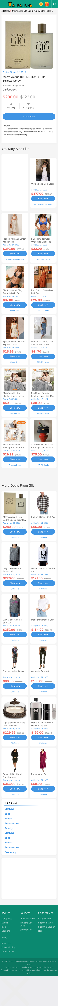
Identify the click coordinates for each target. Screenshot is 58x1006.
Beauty (8, 828)
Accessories (11, 823)
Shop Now (29, 116)
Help (40, 931)
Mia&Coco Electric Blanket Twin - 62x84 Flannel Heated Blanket (42, 396)
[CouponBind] (22, 4)
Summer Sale (26, 929)
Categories (6, 918)
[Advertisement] (15, 182)
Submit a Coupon (46, 927)
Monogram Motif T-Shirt (42, 619)
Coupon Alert (44, 918)
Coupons (5, 931)
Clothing (9, 808)
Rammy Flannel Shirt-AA (43, 517)
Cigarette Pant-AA (40, 671)
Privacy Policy (8, 947)
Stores (4, 922)
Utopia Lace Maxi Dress (42, 183)
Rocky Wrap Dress (40, 774)
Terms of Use (7, 951)
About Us (5, 943)
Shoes (8, 818)
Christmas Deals (27, 918)
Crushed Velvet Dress (13, 671)
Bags (7, 813)
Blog (3, 927)
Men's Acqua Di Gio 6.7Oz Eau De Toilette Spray (13, 520)
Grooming (10, 852)
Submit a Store (45, 922)
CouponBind (6, 970)
